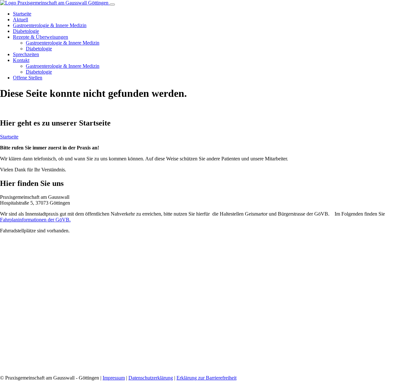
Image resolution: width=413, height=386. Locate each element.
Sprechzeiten (26, 54)
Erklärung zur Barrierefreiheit (206, 378)
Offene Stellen (27, 77)
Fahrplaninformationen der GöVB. (35, 219)
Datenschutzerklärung (150, 378)
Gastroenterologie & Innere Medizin (49, 25)
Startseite (22, 13)
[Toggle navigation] (112, 4)
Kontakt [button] (21, 60)
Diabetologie (26, 31)
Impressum (114, 378)
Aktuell (20, 19)
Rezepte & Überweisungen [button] (40, 37)
